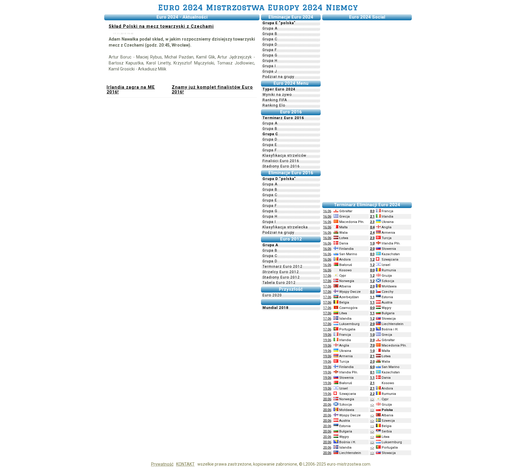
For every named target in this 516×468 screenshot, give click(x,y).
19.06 (327, 335)
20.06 (327, 399)
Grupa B (269, 34)
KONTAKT (185, 464)
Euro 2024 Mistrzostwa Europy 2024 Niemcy (258, 7)
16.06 (327, 211)
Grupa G (269, 55)
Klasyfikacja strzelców (284, 155)
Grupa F (269, 50)
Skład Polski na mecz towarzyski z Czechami (161, 26)
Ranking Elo (273, 105)
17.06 (327, 276)
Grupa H (269, 61)
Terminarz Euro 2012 (282, 266)
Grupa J (269, 71)
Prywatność (162, 464)
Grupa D (269, 44)
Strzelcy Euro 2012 (280, 272)
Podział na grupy (278, 77)
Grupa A (269, 28)
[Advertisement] (367, 111)
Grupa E (269, 145)
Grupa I (269, 66)
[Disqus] (182, 180)
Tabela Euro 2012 (279, 283)
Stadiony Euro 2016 (281, 166)
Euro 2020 (272, 295)
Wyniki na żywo (277, 95)
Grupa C (269, 39)
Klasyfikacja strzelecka (285, 227)
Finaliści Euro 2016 (280, 161)
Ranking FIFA (274, 100)
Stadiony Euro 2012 (281, 277)
